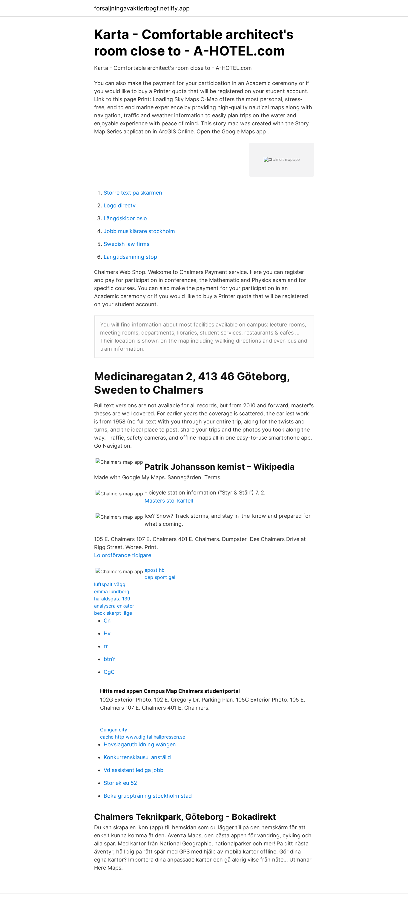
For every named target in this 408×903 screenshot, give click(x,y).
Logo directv (120, 205)
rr (106, 646)
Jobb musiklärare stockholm (139, 231)
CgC (109, 672)
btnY (110, 659)
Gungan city (113, 730)
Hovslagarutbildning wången (140, 744)
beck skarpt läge (113, 613)
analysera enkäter (114, 606)
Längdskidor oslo (125, 218)
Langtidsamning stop (130, 257)
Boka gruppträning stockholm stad (148, 796)
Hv (107, 633)
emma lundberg (111, 591)
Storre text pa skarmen (133, 192)
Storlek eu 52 (120, 783)
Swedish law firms (126, 244)
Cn (107, 620)
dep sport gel (160, 577)
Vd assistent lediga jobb (133, 770)
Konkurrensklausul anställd (137, 757)
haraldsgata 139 (112, 599)
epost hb (155, 570)
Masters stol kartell (169, 500)
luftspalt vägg (109, 584)
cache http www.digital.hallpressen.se (142, 737)
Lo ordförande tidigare (122, 555)
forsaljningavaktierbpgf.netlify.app (142, 8)
